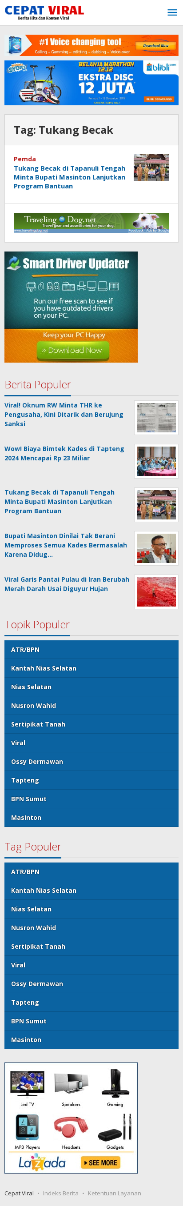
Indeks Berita (61, 1193)
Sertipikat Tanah (38, 724)
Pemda (25, 159)
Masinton (26, 817)
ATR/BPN (25, 649)
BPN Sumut (29, 799)
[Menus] (172, 13)
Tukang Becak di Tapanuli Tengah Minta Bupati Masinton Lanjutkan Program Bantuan (69, 177)
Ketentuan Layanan (114, 1193)
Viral (18, 743)
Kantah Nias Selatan (43, 668)
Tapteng (25, 780)
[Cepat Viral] (44, 13)
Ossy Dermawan (37, 761)
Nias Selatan (31, 687)
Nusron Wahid (33, 705)
